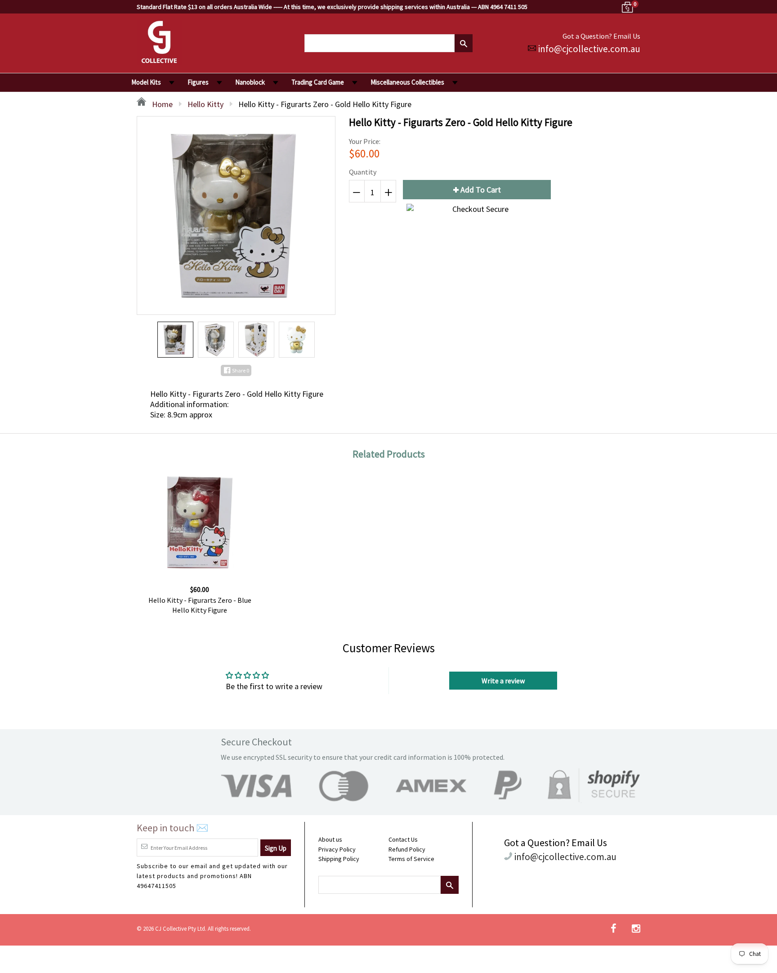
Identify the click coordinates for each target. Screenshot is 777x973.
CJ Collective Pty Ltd (180, 929)
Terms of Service (411, 859)
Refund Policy (406, 849)
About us (330, 839)
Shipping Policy (338, 859)
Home (161, 104)
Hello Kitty (205, 104)
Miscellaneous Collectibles (407, 82)
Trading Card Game (317, 82)
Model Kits (146, 82)
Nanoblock (250, 82)
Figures (198, 82)
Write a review (503, 680)
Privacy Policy (337, 849)
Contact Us (403, 839)
